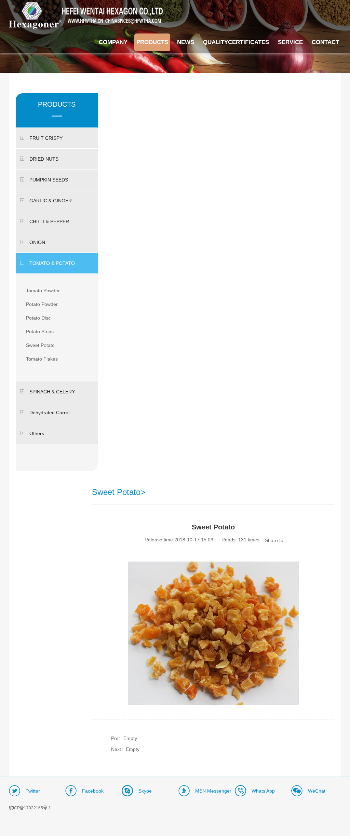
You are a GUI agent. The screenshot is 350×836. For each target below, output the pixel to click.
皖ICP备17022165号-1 (30, 808)
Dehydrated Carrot (49, 412)
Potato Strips (40, 331)
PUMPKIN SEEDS (48, 180)
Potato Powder (42, 304)
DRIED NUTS (43, 159)
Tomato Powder (43, 290)
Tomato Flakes (42, 359)
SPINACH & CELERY (52, 391)
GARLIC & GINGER (50, 200)
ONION (37, 242)
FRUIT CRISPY (46, 138)
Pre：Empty (124, 738)
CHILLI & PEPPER (49, 221)
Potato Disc (38, 318)
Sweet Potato (40, 345)
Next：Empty (125, 749)
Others (36, 433)
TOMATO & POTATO (52, 263)
